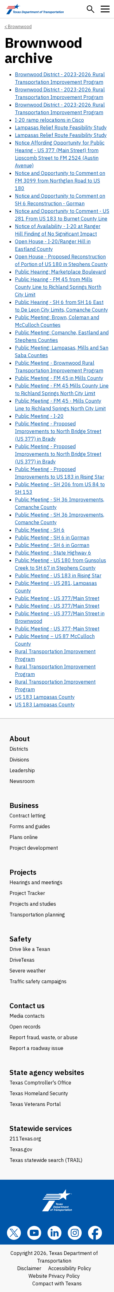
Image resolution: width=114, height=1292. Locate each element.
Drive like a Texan (30, 949)
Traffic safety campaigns (38, 981)
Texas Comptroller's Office (40, 1082)
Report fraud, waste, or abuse (44, 1037)
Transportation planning (37, 914)
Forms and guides (30, 826)
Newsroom (22, 781)
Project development (34, 848)
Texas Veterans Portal (35, 1104)
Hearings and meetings (36, 882)
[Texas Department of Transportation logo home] (35, 9)
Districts (19, 749)
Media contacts (27, 1016)
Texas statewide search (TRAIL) (46, 1160)
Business (24, 805)
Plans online (24, 837)
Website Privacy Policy (54, 1276)
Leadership (22, 770)
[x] (14, 1233)
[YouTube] (34, 1233)
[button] (91, 9)
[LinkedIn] (54, 1233)
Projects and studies (33, 904)
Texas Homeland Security (39, 1093)
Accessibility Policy (69, 1268)
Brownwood (20, 26)
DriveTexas (22, 960)
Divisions (19, 759)
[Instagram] (75, 1233)
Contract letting (28, 815)
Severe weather (28, 970)
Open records (25, 1026)
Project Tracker (27, 893)
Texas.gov (21, 1149)
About (20, 738)
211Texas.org (25, 1138)
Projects (23, 872)
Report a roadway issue (36, 1048)
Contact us (27, 1005)
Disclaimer (29, 1268)
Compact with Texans (57, 1283)
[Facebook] (95, 1233)
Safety (20, 938)
